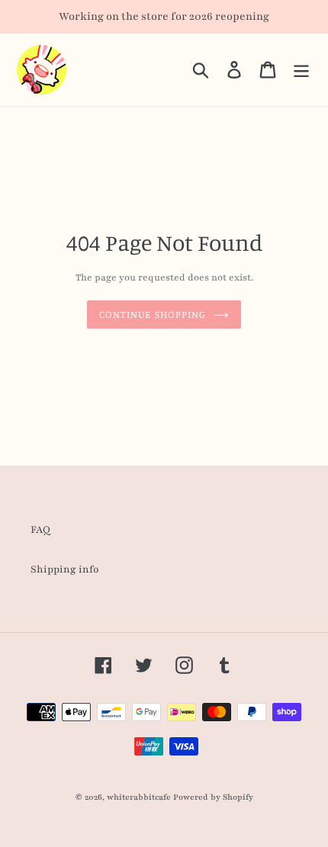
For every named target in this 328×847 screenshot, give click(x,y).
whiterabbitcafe (139, 797)
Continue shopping (152, 314)
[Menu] (301, 69)
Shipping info (65, 569)
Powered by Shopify (213, 797)
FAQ (40, 530)
